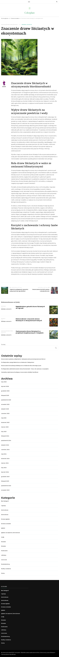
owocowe (4, 559)
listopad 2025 (5, 395)
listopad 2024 (5, 436)
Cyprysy (3, 505)
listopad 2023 (5, 481)
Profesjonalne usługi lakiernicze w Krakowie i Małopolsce (17, 362)
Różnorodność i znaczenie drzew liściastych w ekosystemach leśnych (29, 319)
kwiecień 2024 (5, 458)
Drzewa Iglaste (5, 519)
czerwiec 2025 (5, 413)
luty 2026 (4, 382)
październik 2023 (6, 485)
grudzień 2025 (5, 391)
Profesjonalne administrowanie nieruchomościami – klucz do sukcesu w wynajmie (24, 369)
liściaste (3, 541)
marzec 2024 (5, 463)
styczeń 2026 (5, 386)
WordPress (12, 654)
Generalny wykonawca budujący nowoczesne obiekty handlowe (19, 372)
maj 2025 (3, 418)
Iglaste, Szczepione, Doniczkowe (10, 532)
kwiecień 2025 (5, 422)
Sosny (3, 573)
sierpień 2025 (5, 409)
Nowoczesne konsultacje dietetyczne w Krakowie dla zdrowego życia (21, 365)
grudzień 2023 (5, 476)
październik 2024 (6, 440)
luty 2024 (4, 467)
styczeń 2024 (5, 472)
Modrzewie (4, 550)
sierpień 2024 (5, 445)
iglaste (3, 528)
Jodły (2, 537)
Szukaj (3, 344)
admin (4, 86)
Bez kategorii (5, 501)
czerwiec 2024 (5, 449)
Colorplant (29, 12)
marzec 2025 (4, 427)
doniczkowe (4, 510)
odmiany (3, 555)
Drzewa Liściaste (27, 24)
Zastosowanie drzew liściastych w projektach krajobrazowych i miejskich (29, 332)
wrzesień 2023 (5, 490)
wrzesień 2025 (5, 404)
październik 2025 (6, 400)
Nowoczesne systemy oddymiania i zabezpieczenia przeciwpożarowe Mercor (23, 359)
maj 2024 (3, 454)
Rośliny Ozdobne (6, 568)
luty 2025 (3, 431)
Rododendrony (5, 564)
